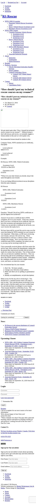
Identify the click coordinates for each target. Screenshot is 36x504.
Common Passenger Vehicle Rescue (20, 32)
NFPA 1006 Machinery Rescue (19, 47)
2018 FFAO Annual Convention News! (17, 334)
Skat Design (21, 488)
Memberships (9, 499)
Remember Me (8, 401)
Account (23, 2)
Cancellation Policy (15, 85)
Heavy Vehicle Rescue (16, 39)
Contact (7, 81)
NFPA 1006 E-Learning (12, 21)
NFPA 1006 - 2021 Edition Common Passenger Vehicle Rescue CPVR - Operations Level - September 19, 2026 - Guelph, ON (20, 344)
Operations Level (18, 36)
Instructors (12, 58)
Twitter (7, 8)
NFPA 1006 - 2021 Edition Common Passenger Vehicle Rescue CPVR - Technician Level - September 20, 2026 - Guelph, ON (20, 360)
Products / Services (11, 65)
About (7, 56)
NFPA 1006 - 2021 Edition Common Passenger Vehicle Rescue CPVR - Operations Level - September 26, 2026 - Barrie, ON (20, 369)
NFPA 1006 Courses (11, 30)
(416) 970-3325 (6, 436)
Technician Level (18, 38)
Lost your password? (7, 398)
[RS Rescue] (9, 16)
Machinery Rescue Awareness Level (20, 28)
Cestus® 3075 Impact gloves (22, 79)
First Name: (4, 459)
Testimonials (13, 59)
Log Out (15, 2)
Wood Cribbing (14, 70)
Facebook (8, 6)
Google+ (7, 305)
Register (10, 2)
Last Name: (4, 463)
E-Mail (7, 307)
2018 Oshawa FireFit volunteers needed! (17, 333)
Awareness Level (18, 34)
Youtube (7, 9)
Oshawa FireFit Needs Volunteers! (16, 329)
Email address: (5, 466)
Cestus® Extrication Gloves (17, 72)
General (9, 106)
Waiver (11, 83)
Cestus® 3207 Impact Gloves (22, 78)
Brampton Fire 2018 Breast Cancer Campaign (19, 331)
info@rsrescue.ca (6, 440)
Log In (3, 2)
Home (7, 491)
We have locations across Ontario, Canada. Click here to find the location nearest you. (18, 432)
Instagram (8, 11)
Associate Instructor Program (18, 54)
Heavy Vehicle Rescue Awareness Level (21, 27)
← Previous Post (6, 310)
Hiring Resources (14, 61)
